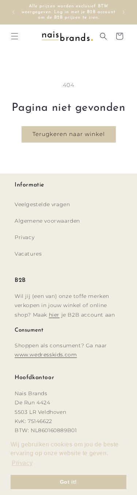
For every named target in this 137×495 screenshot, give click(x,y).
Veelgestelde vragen (42, 204)
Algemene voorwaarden (47, 221)
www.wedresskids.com (46, 354)
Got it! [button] (68, 482)
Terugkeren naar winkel (69, 134)
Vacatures (28, 253)
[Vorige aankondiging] (13, 12)
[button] (15, 36)
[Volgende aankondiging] (123, 12)
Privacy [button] (22, 463)
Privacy (24, 237)
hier (54, 314)
